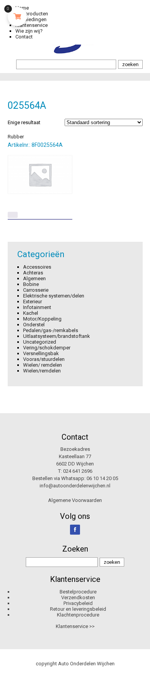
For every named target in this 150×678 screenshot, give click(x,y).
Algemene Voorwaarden (75, 500)
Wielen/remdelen (42, 371)
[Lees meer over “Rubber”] (13, 215)
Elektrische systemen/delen (53, 296)
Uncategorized (39, 342)
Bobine (31, 284)
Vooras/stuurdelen (44, 359)
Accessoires (37, 267)
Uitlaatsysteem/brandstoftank (56, 336)
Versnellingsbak (41, 353)
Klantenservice (31, 25)
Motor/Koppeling (42, 319)
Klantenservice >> (75, 626)
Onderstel (34, 324)
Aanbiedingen (31, 19)
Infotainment (37, 307)
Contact (24, 37)
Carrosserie (35, 290)
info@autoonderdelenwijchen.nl (75, 486)
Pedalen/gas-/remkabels (50, 330)
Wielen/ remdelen (42, 365)
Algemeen (34, 278)
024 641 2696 (77, 471)
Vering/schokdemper (46, 348)
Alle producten (31, 14)
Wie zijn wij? (29, 31)
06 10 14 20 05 (102, 478)
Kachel (30, 313)
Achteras (33, 273)
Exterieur (32, 301)
